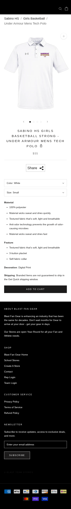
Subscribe (17, 455)
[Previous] (23, 121)
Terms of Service (13, 407)
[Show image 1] (30, 122)
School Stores (11, 360)
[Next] (47, 121)
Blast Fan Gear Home (16, 354)
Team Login (10, 383)
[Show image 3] (37, 122)
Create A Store (12, 366)
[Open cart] (66, 8)
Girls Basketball (34, 18)
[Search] (60, 8)
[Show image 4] (41, 122)
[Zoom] (64, 36)
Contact (8, 371)
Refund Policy (11, 413)
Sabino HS (11, 18)
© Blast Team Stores (18, 472)
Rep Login (9, 377)
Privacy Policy (11, 401)
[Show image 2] (33, 122)
